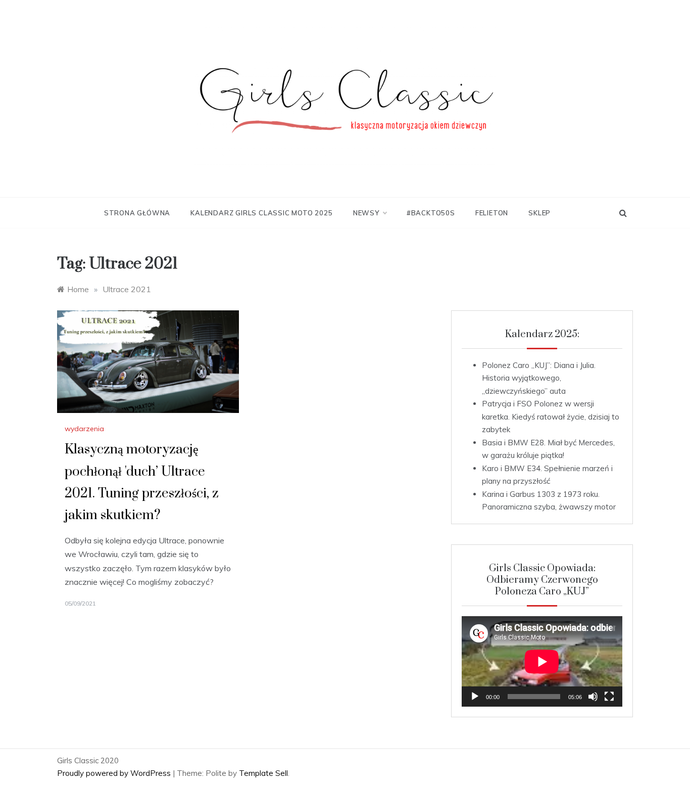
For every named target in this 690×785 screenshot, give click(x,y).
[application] (542, 661)
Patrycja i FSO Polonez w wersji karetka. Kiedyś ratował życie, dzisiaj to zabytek (550, 416)
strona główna (137, 213)
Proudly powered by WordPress (115, 773)
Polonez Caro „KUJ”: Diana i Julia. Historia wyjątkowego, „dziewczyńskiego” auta (539, 378)
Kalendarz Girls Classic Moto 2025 (261, 213)
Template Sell (263, 773)
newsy (366, 213)
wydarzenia (84, 428)
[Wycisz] (593, 696)
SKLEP (539, 213)
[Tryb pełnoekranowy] (609, 696)
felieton (491, 213)
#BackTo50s (431, 213)
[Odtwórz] (475, 696)
